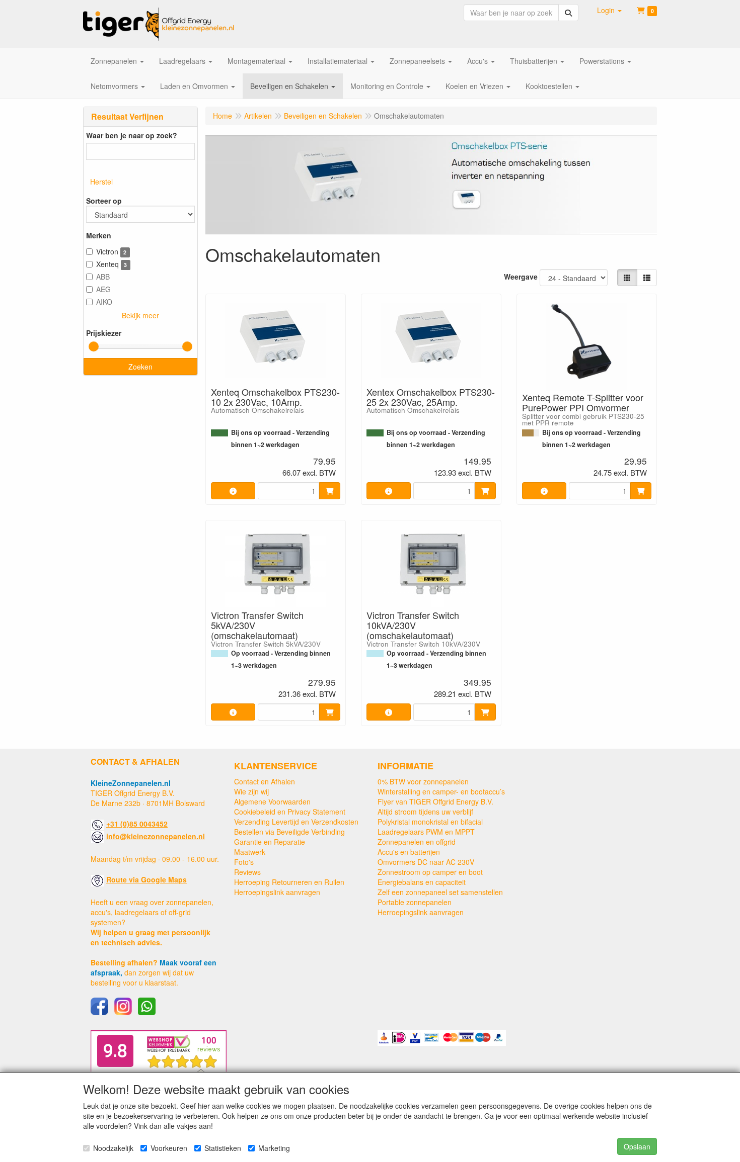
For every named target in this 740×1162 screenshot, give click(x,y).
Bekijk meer (140, 315)
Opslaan (637, 1146)
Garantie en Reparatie (269, 842)
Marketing (274, 1148)
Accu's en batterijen (409, 852)
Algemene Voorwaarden (272, 801)
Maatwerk (249, 852)
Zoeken (140, 367)
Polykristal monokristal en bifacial (430, 822)
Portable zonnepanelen (415, 902)
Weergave (521, 277)
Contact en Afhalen (264, 781)
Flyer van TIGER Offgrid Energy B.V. (435, 801)
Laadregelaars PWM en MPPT (426, 832)
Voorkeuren (169, 1148)
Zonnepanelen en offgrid (417, 842)
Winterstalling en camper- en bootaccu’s (441, 791)
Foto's (244, 862)
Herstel (101, 181)
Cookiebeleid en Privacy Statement (289, 812)
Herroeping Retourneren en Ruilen (289, 882)
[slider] (94, 346)
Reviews (247, 872)
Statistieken (222, 1148)
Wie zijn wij (251, 791)
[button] (609, 10)
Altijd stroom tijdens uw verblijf (425, 812)
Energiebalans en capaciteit (422, 882)
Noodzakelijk (113, 1148)
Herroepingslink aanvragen (277, 892)
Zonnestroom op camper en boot (430, 872)
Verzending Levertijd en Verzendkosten (296, 822)
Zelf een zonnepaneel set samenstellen (440, 892)
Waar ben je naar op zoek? (131, 135)
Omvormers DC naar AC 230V (426, 862)
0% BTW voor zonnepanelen (423, 781)
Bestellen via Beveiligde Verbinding (289, 832)
